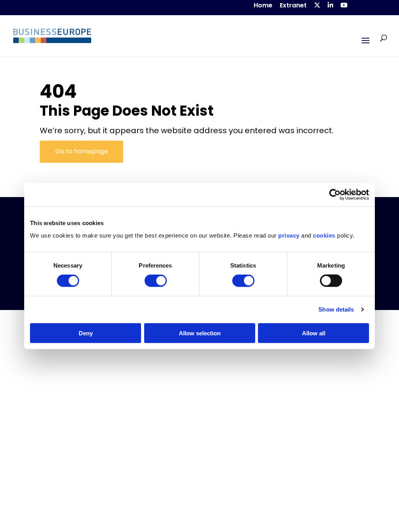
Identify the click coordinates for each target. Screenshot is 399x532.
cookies (324, 235)
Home (263, 6)
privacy (289, 235)
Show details (336, 309)
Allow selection (200, 332)
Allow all (313, 332)
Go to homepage (81, 151)
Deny (86, 332)
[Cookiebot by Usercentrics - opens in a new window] (335, 195)
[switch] (156, 281)
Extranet (293, 6)
